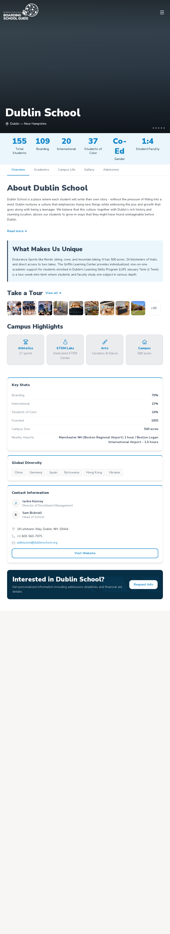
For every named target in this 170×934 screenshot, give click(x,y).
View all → (53, 293)
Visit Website (85, 553)
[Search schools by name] (158, 921)
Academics (41, 169)
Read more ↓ (17, 231)
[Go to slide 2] (156, 128)
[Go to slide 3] (158, 128)
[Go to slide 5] (164, 128)
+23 (153, 308)
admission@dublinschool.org (37, 543)
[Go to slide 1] (153, 128)
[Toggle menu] (162, 12)
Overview (18, 169)
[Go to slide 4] (161, 128)
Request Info (143, 584)
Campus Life (66, 169)
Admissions (111, 169)
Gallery (89, 169)
